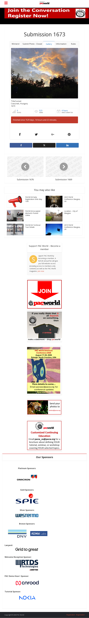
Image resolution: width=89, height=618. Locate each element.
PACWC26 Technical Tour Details (32, 226)
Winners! (15, 44)
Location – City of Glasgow (71, 212)
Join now (41, 271)
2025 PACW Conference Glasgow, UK (72, 199)
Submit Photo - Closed (32, 44)
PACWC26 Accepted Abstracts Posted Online (32, 213)
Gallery (49, 44)
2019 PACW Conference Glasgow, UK (72, 227)
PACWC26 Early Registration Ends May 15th (33, 199)
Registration (71, 615)
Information (61, 44)
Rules (73, 44)
